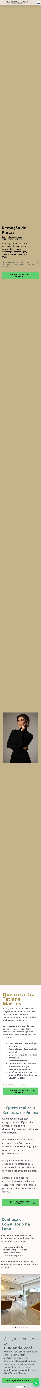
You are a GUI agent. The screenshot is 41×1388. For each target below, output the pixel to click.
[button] (38, 3)
